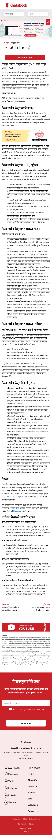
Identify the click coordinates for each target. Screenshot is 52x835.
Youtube (12, 802)
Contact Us (33, 811)
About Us (32, 780)
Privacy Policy (26, 829)
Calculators (33, 805)
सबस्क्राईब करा (26, 723)
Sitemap (26, 831)
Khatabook (17, 511)
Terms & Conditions (26, 824)
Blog (30, 798)
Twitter (11, 781)
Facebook (13, 774)
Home (31, 773)
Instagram (13, 788)
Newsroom (33, 786)
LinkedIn (12, 795)
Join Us (31, 792)
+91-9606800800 (26, 758)
